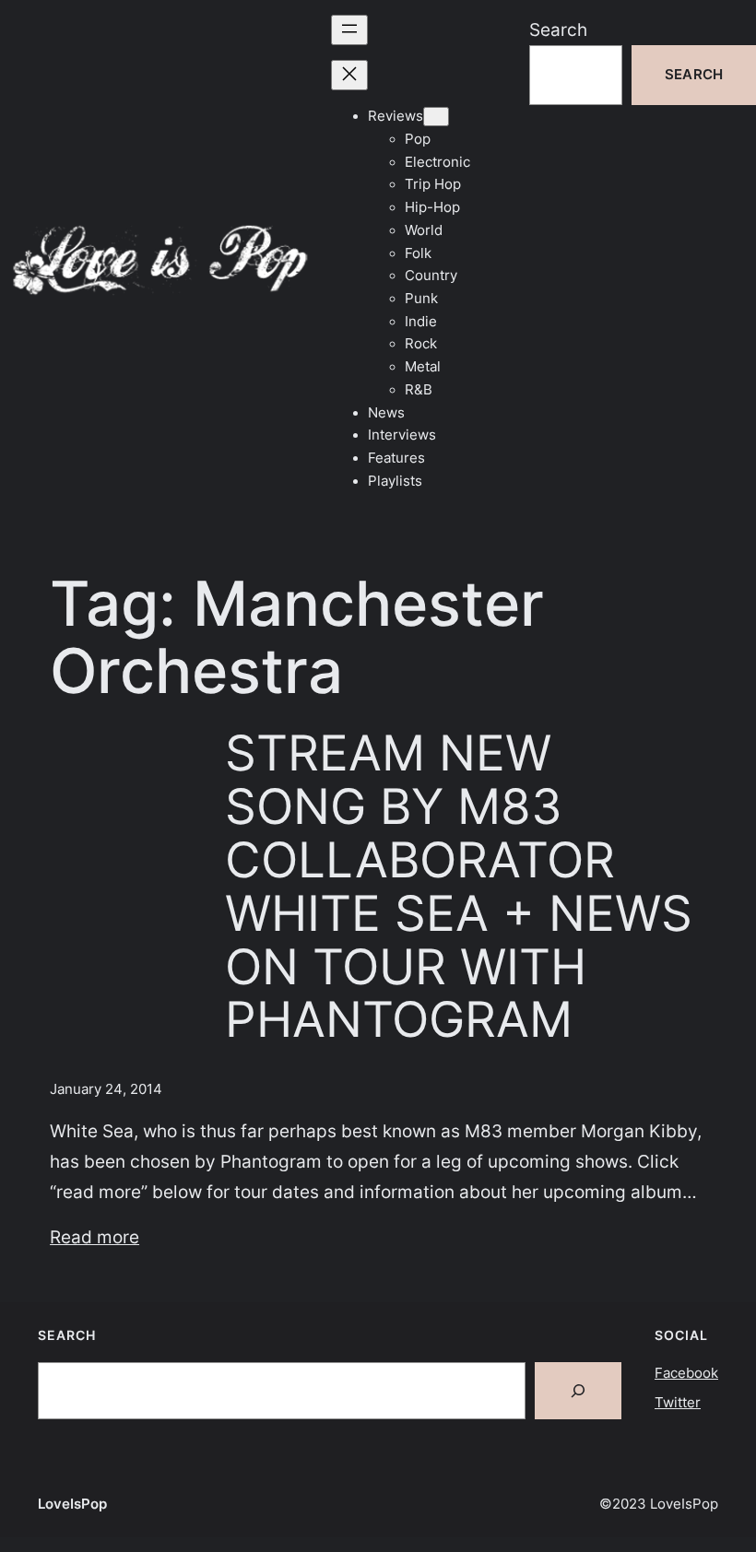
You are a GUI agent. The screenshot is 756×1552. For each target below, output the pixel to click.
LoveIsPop (72, 1504)
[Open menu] (349, 30)
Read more (94, 1237)
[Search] (578, 1390)
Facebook (686, 1373)
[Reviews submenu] (436, 116)
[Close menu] (349, 75)
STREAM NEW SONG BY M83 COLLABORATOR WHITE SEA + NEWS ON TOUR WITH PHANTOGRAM (458, 887)
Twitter (678, 1402)
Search (558, 29)
